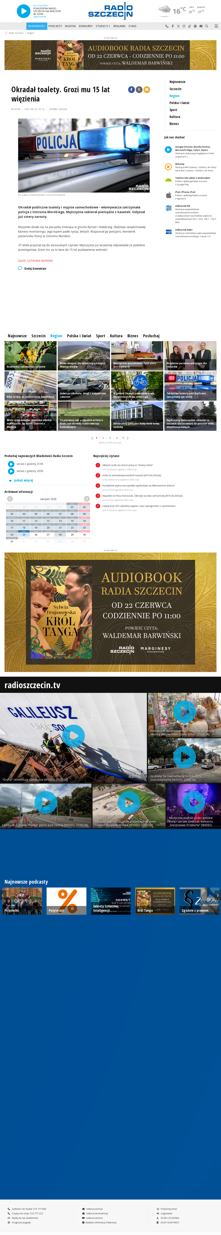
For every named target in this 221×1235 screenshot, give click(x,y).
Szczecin (175, 88)
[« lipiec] (13, 499)
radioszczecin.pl (94, 1208)
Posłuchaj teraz (168, 1208)
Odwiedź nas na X (178, 26)
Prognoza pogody (21, 1222)
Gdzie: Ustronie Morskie (35, 261)
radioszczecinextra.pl (97, 1213)
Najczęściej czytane (106, 456)
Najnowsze (178, 81)
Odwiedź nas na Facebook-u (173, 26)
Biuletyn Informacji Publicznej (101, 1222)
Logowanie (166, 1213)
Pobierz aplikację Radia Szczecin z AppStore (191, 195)
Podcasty (55, 26)
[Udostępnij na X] (139, 89)
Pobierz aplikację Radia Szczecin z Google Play (192, 181)
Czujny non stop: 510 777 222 (27, 1213)
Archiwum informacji (19, 491)
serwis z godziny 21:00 (29, 464)
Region (31, 33)
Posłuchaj (151, 336)
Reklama (119, 26)
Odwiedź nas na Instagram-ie (184, 26)
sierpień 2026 (48, 499)
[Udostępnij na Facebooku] (131, 89)
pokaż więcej (23, 480)
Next (218, 895)
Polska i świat (180, 102)
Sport (173, 109)
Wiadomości (36, 26)
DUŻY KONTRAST (169, 1222)
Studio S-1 (103, 26)
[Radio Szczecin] (110, 11)
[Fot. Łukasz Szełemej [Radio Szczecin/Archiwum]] (84, 155)
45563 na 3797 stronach (110, 442)
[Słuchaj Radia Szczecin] (24, 11)
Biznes (174, 123)
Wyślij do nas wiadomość (201, 26)
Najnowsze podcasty (26, 881)
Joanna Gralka (58, 109)
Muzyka (70, 26)
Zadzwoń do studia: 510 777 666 (28, 1208)
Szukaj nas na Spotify (195, 26)
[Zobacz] (110, 55)
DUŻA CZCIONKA (169, 1217)
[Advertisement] (84, 300)
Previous (3, 895)
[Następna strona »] (127, 438)
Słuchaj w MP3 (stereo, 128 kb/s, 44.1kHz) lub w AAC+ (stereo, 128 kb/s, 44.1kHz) (195, 167)
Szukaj (207, 26)
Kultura (175, 116)
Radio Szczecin (16, 33)
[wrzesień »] (83, 499)
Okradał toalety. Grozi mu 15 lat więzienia (60, 94)
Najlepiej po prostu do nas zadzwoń (167, 26)
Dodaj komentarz (35, 268)
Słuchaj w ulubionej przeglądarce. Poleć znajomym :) (194, 151)
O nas (133, 26)
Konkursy (86, 26)
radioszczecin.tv (32, 685)
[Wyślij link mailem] (147, 89)
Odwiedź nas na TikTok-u (190, 26)
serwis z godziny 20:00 (29, 471)
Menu (216, 26)
